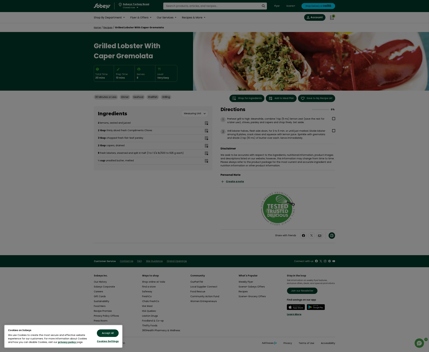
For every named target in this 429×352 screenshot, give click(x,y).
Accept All (108, 333)
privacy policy (67, 342)
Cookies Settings (108, 341)
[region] (63, 336)
